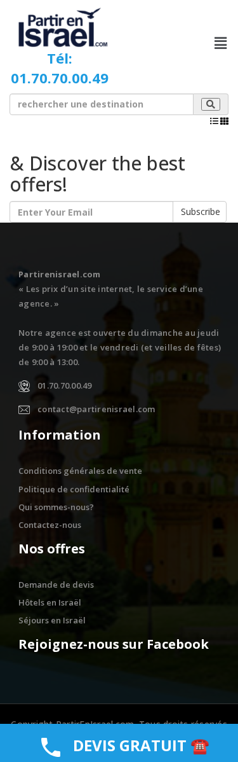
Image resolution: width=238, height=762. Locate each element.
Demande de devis (56, 584)
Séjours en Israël (52, 620)
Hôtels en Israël (49, 602)
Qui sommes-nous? (56, 507)
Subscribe (200, 211)
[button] (221, 43)
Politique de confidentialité (73, 489)
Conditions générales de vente (80, 470)
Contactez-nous (49, 524)
